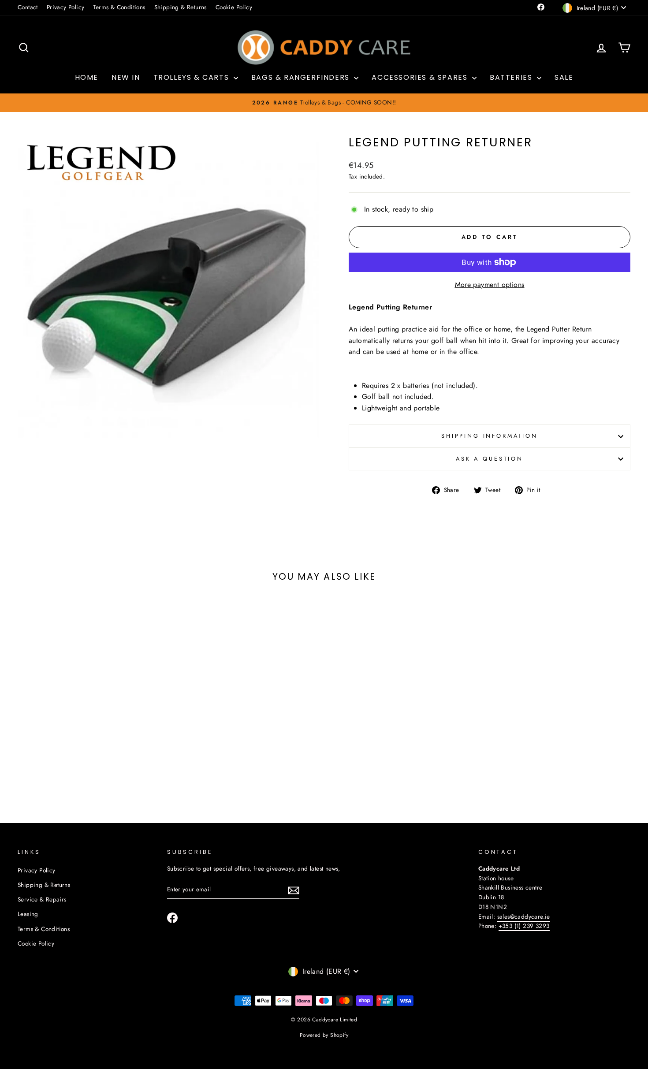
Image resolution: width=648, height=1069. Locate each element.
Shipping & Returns (180, 7)
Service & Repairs (42, 899)
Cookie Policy (234, 7)
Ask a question (489, 458)
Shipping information (489, 436)
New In (126, 77)
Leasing (28, 913)
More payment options (490, 284)
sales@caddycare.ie (523, 916)
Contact (28, 7)
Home (86, 77)
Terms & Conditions (119, 7)
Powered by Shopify (324, 1035)
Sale (564, 77)
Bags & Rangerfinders (301, 77)
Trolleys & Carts (192, 77)
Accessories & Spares (421, 77)
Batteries (512, 77)
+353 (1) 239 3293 (524, 925)
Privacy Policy (66, 7)
